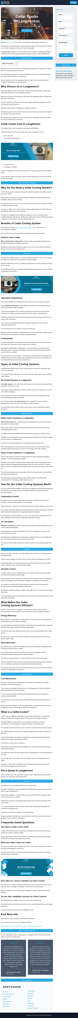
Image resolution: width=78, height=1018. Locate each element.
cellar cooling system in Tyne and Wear (26, 227)
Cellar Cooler (11, 42)
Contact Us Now (27, 674)
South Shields (31, 991)
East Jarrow (6, 1003)
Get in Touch (27, 253)
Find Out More (27, 549)
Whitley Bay (6, 1006)
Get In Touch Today (27, 58)
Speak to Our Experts (26, 413)
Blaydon (30, 998)
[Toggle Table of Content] (15, 63)
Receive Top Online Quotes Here (27, 930)
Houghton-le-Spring (33, 1008)
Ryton (29, 1000)
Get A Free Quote (27, 980)
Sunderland (31, 1005)
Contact (73, 2)
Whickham (30, 996)
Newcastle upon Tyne (12, 926)
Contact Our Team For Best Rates (27, 182)
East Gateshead (37, 926)
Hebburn (30, 926)
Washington (31, 1003)
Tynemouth (31, 993)
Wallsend (3, 926)
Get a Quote (26, 30)
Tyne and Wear (23, 926)
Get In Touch (66, 65)
